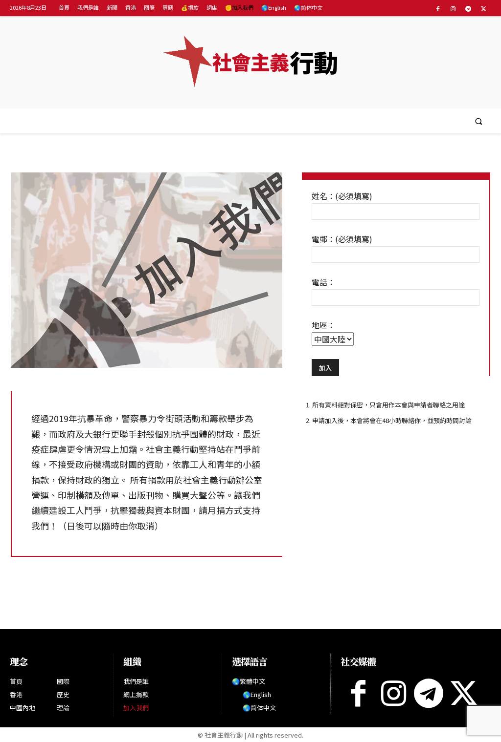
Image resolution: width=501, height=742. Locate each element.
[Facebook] (437, 8)
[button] (478, 120)
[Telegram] (468, 8)
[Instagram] (452, 8)
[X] (483, 8)
